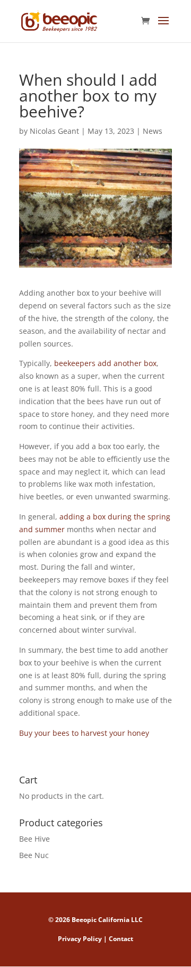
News (152, 131)
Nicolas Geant (54, 131)
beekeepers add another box (105, 363)
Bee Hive (34, 839)
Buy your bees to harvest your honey (84, 733)
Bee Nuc (34, 855)
